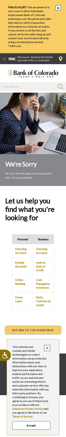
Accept (31, 425)
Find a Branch (60, 59)
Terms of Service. (22, 416)
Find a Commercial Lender (43, 301)
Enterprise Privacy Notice (27, 408)
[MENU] (4, 59)
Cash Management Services (43, 283)
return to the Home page (33, 330)
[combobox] (28, 86)
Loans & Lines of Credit (40, 266)
